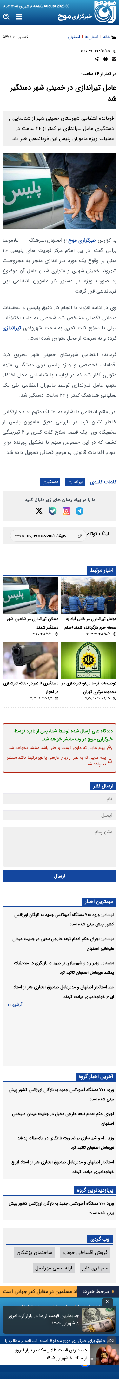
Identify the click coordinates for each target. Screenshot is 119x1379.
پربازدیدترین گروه (95, 1190)
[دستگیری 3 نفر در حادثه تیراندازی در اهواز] (30, 660)
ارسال (59, 876)
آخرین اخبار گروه (96, 1076)
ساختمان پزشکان (34, 1252)
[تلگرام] (79, 511)
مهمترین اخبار (99, 901)
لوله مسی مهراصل (53, 1268)
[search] (6, 17)
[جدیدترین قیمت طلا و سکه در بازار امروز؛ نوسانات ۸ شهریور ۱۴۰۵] (104, 1354)
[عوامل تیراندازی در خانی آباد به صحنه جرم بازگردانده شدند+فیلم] (89, 595)
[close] (107, 1302)
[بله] (52, 510)
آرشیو (17, 1004)
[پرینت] (105, 60)
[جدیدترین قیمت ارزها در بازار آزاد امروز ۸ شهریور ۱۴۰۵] (98, 1320)
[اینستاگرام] (66, 511)
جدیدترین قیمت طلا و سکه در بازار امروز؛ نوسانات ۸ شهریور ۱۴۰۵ (50, 1354)
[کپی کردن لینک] (48, 536)
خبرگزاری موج (81, 240)
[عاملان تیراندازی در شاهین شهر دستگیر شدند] (30, 595)
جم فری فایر (95, 1268)
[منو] (19, 17)
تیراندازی (12, 328)
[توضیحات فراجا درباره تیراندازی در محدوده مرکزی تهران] (89, 660)
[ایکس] (39, 511)
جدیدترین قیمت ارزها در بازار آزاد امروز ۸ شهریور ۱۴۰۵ (44, 1319)
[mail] (114, 60)
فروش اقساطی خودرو (85, 1252)
